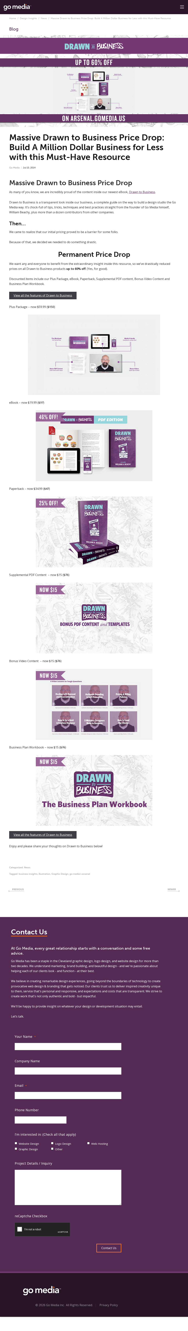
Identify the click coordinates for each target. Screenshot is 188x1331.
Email (21, 1085)
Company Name (27, 1061)
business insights (28, 873)
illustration (44, 873)
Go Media (14, 167)
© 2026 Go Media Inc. (49, 1305)
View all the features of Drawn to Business (43, 295)
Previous (18, 889)
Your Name (25, 1036)
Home (12, 18)
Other (59, 1149)
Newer (172, 889)
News (44, 18)
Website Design (29, 1143)
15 (28, 167)
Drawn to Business (142, 192)
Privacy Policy (109, 1305)
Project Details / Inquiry (33, 1163)
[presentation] (42, 1229)
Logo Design (63, 1143)
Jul (24, 167)
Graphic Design (59, 873)
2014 (33, 167)
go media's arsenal (80, 873)
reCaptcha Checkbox (31, 1216)
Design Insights (28, 18)
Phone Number (27, 1110)
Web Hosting (99, 1143)
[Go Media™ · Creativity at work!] (17, 7)
